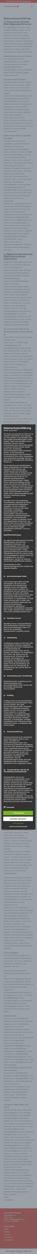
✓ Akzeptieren (18, 813)
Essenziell (10, 807)
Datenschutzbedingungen (18, 826)
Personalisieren (18, 823)
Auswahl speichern (18, 819)
